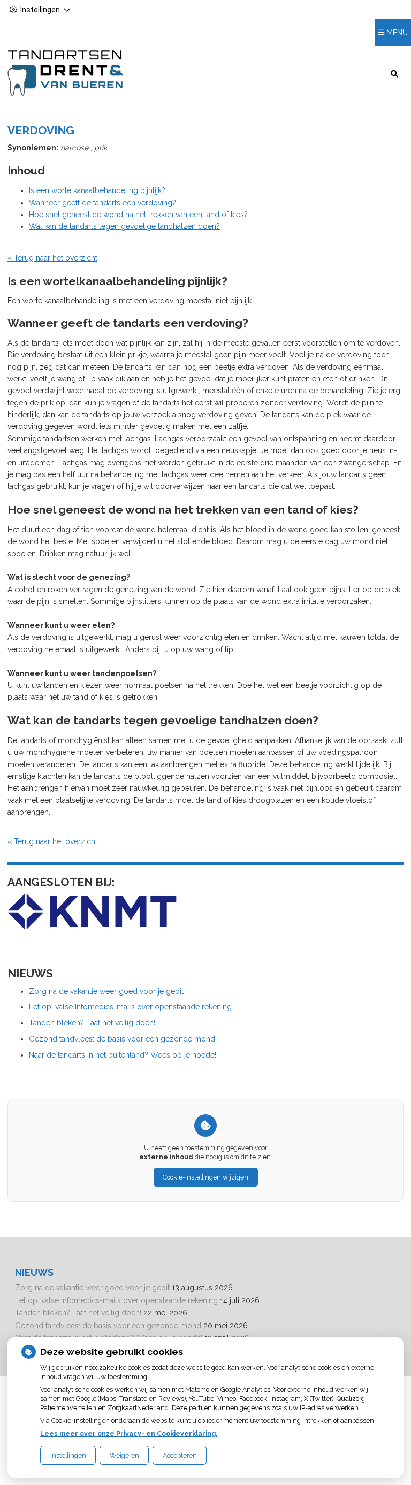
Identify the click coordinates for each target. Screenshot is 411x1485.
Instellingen (68, 1455)
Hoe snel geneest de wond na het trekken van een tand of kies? (138, 214)
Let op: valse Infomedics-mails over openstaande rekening (130, 1006)
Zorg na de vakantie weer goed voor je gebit (106, 991)
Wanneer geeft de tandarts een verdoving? (102, 202)
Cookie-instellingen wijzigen (205, 1177)
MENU (397, 32)
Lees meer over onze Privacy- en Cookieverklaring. (128, 1433)
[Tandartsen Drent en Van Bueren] (65, 73)
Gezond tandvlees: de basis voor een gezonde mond (122, 1039)
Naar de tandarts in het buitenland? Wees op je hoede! (122, 1055)
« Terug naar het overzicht (52, 258)
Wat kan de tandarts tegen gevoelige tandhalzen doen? (124, 226)
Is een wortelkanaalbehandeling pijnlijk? (97, 190)
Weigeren (124, 1455)
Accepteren (180, 1455)
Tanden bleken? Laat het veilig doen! (92, 1023)
